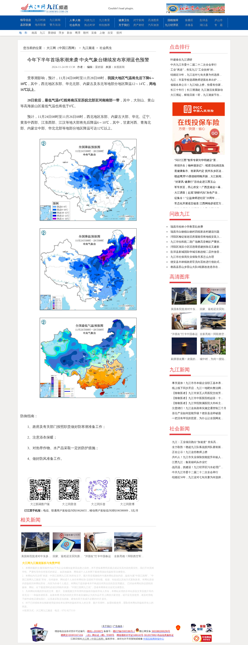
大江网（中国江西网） (62, 48)
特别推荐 (104, 25)
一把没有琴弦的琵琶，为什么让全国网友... (197, 418)
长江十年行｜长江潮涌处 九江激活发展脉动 (196, 89)
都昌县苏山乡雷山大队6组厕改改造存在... (195, 267)
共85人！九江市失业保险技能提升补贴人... (197, 457)
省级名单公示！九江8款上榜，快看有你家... (196, 84)
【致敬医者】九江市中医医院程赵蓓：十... (197, 398)
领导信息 (25, 20)
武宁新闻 (138, 20)
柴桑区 (189, 20)
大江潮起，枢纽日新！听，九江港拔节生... (196, 94)
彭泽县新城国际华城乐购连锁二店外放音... (196, 251)
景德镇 (52, 32)
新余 (69, 32)
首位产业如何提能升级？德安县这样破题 (196, 413)
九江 (42, 32)
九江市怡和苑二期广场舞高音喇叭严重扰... (196, 241)
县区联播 (25, 24)
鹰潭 (77, 32)
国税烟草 (173, 20)
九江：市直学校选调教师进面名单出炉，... (196, 79)
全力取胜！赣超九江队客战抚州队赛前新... (197, 447)
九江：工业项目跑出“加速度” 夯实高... (195, 442)
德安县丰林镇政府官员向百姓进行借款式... (196, 261)
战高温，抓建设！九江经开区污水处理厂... (197, 467)
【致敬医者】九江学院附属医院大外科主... (197, 403)
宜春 (94, 32)
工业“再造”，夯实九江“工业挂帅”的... (192, 69)
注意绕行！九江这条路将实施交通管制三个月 (199, 408)
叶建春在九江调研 (181, 59)
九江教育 (104, 20)
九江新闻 (55, 20)
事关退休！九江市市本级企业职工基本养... (197, 383)
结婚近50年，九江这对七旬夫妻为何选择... (196, 74)
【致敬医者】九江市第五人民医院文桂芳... (197, 393)
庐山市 (218, 20)
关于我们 (124, 25)
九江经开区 (171, 25)
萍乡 (61, 32)
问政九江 (89, 20)
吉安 (110, 32)
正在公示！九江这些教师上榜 (189, 452)
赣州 (86, 32)
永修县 (189, 25)
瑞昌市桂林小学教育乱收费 (186, 226)
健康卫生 (124, 20)
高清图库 (153, 20)
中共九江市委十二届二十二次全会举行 (193, 64)
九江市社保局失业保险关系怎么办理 (192, 256)
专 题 (218, 25)
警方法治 (55, 24)
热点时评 (89, 25)
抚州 (119, 32)
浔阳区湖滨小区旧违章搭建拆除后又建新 (194, 246)
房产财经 (138, 25)
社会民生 (75, 25)
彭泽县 (204, 20)
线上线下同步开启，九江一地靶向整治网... (197, 388)
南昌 (34, 32)
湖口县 (204, 25)
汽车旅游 (153, 25)
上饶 (102, 32)
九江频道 (88, 48)
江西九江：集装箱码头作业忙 (189, 462)
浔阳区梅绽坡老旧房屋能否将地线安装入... (196, 236)
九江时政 (40, 20)
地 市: (23, 32)
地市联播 (40, 24)
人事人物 (75, 20)
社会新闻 (180, 429)
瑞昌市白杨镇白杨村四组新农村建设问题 (194, 231)
